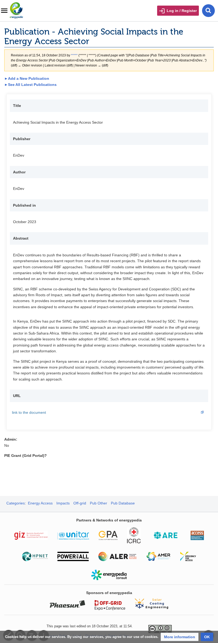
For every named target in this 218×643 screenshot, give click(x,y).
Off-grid (79, 503)
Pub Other (98, 503)
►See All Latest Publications (30, 84)
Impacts (63, 503)
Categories (15, 503)
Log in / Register (182, 11)
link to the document (29, 412)
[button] (180, 637)
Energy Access (40, 503)
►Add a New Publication (26, 78)
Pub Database (123, 503)
